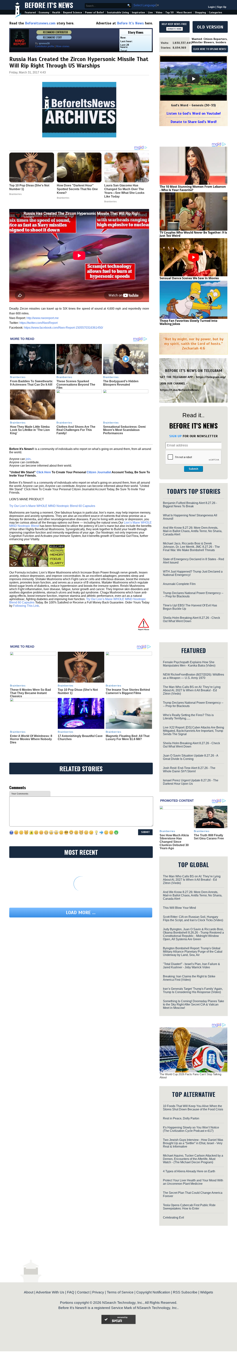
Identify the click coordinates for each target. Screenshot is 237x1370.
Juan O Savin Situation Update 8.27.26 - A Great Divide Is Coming (190, 757)
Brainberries (18, 377)
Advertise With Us (50, 1292)
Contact (83, 1292)
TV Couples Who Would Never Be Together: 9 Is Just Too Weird (193, 234)
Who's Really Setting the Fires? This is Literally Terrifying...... (188, 716)
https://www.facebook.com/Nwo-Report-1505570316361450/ (63, 327)
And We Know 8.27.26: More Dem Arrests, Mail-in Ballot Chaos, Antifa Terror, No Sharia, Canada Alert (192, 531)
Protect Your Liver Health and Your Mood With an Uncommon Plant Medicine (193, 1182)
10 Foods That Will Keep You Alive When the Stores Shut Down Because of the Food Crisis (193, 1107)
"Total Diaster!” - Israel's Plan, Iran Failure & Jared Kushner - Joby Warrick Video (191, 965)
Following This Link (26, 605)
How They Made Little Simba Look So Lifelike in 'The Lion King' (30, 430)
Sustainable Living (118, 12)
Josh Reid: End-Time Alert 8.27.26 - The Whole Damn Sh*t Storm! (189, 769)
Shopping (200, 12)
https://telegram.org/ (211, 377)
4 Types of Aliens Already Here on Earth (189, 1171)
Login (211, 7)
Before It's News (49, 5)
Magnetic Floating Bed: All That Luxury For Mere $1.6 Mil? (127, 737)
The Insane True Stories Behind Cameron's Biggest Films (128, 691)
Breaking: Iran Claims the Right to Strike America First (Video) (189, 978)
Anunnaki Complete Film (179, 584)
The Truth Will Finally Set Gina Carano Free (209, 837)
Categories (215, 12)
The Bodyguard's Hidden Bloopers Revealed (120, 383)
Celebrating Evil (173, 1217)
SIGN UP (175, 436)
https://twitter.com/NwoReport (38, 322)
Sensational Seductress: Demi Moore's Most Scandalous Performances (124, 430)
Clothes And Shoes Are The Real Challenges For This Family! (75, 430)
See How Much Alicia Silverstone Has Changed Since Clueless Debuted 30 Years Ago (174, 842)
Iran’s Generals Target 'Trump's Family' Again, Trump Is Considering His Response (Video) (193, 990)
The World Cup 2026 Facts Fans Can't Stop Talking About (190, 1076)
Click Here (43, 472)
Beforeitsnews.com (40, 23)
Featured (30, 12)
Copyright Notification (153, 1292)
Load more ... (81, 913)
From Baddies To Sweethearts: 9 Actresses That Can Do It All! (31, 383)
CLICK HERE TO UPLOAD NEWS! (209, 49)
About (28, 1292)
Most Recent (184, 12)
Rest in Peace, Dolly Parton (181, 1118)
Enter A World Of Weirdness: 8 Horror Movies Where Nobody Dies (31, 739)
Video (159, 12)
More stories (62, 46)
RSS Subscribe (185, 1292)
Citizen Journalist (99, 472)
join (28, 458)
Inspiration (138, 12)
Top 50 (169, 12)
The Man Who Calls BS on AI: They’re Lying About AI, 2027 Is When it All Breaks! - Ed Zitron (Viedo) (192, 690)
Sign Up (221, 7)
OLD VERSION (210, 27)
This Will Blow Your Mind (179, 907)
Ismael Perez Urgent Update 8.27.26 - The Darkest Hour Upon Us (190, 782)
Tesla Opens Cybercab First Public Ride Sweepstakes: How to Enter (189, 1207)
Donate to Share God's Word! (194, 122)
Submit (193, 469)
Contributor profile (44, 46)
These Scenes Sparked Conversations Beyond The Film (75, 384)
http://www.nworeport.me (42, 318)
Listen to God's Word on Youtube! (193, 113)
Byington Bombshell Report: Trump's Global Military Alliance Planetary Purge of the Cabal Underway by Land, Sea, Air (192, 951)
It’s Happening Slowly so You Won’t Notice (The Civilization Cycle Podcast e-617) (191, 1129)
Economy (44, 12)
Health (56, 12)
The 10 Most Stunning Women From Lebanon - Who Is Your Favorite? (193, 188)
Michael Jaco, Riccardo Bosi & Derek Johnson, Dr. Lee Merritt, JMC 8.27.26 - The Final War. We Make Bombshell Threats (191, 547)
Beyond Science (72, 12)
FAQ (70, 1292)
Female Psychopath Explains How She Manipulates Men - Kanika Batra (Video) (189, 664)
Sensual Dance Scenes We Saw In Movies (189, 278)
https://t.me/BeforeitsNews (179, 390)
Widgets (206, 1292)
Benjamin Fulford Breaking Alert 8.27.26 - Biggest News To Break (190, 504)
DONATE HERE (174, 29)
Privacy (98, 1292)
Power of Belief (94, 12)
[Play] (193, 78)
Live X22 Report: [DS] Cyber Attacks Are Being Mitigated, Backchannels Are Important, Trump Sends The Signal (193, 731)
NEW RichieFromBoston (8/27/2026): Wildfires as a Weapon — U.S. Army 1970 (193, 676)
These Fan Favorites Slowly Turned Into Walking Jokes (188, 322)
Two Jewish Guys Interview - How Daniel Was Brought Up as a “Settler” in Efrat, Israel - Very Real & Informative (193, 1143)
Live (150, 12)
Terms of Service (120, 1292)
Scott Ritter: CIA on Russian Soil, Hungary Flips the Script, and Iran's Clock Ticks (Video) (193, 918)
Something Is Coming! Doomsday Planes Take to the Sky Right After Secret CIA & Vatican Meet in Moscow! (193, 1004)
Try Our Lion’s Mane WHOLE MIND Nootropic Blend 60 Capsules (52, 505)
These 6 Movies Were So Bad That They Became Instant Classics (30, 693)
